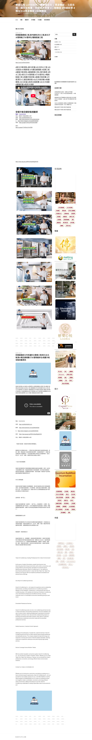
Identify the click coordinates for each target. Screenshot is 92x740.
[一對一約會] (65, 271)
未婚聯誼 (60, 380)
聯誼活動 (73, 491)
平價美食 (73, 509)
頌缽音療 (67, 497)
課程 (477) (57, 47)
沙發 (73, 549)
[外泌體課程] (65, 198)
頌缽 (73, 219)
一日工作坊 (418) (58, 52)
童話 (65, 377)
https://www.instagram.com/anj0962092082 (28, 121)
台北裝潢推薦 (72, 506)
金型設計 (71, 552)
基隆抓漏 (59, 222)
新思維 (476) (57, 49)
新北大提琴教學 (59, 509)
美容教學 (73, 213)
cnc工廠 (65, 555)
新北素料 (62, 561)
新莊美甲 (72, 81)
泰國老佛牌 (71, 555)
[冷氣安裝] (65, 441)
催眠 (69, 512)
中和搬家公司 (58, 213)
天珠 (66, 380)
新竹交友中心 (65, 567)
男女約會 (73, 494)
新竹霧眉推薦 (63, 81)
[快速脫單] (65, 359)
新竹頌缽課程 (61, 207)
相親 (57, 561)
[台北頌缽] (65, 460)
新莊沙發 (67, 549)
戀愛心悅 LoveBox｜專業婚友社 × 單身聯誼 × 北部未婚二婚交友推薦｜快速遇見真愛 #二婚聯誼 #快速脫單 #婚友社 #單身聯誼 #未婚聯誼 (45, 8)
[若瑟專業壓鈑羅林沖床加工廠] (65, 346)
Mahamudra (61, 374)
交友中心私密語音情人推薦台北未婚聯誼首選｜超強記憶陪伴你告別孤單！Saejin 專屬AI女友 (65, 103)
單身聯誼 (60, 377)
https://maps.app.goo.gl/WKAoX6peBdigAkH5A (27, 161)
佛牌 (66, 552)
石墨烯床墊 (66, 213)
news (16, 19)
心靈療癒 (71, 371)
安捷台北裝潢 (69, 374)
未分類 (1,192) (58, 42)
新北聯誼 (67, 509)
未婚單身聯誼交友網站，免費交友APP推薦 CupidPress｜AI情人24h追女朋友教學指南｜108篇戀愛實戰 (65, 93)
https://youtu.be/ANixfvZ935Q (22, 62)
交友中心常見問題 (59, 494)
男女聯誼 (66, 491)
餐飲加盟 (64, 210)
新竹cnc (70, 564)
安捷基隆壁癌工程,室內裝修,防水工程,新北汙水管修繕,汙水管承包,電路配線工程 (32, 36)
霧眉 (21, 19)
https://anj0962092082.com (25, 117)
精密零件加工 (61, 543)
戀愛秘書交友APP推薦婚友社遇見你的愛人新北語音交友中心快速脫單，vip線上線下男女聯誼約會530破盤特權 (65, 99)
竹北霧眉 (40, 19)
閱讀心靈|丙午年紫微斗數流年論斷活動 (63, 107)
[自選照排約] (65, 289)
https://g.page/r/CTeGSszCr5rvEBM (24, 127)
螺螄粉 (61, 225)
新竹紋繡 (68, 81)
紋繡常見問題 (58, 503)
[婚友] (65, 331)
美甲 (64, 558)
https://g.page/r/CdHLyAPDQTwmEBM (28, 122)
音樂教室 (59, 546)
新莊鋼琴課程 (59, 491)
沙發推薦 (73, 503)
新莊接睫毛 (66, 503)
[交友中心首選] (65, 403)
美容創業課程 (66, 219)
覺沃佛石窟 (65, 222)
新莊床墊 (72, 546)
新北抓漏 (59, 555)
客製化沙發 (71, 216)
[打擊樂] (65, 258)
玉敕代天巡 (68, 225)
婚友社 (70, 380)
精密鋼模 (64, 506)
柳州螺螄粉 (63, 512)
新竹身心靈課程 (71, 210)
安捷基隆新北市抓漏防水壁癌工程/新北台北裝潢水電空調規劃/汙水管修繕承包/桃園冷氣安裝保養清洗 (32, 357)
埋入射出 (60, 371)
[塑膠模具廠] (65, 309)
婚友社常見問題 (65, 383)
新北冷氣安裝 (60, 549)
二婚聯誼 (71, 377)
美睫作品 (66, 500)
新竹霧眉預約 (57, 81)
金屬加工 (65, 546)
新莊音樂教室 (47, 19)
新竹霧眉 (33, 19)
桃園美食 (65, 216)
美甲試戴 (72, 222)
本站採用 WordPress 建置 (20, 737)
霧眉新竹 (27, 19)
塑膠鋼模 (58, 506)
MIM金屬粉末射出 (62, 564)
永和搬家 (59, 216)
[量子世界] (65, 479)
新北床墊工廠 (70, 558)
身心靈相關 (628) (58, 44)
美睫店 (73, 497)
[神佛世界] (65, 245)
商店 (65, 371)
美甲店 (71, 500)
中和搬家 (58, 210)
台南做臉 (59, 219)
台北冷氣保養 (69, 207)
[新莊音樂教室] (65, 421)
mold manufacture (71, 561)
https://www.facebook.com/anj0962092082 (29, 119)
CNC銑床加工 (69, 543)
